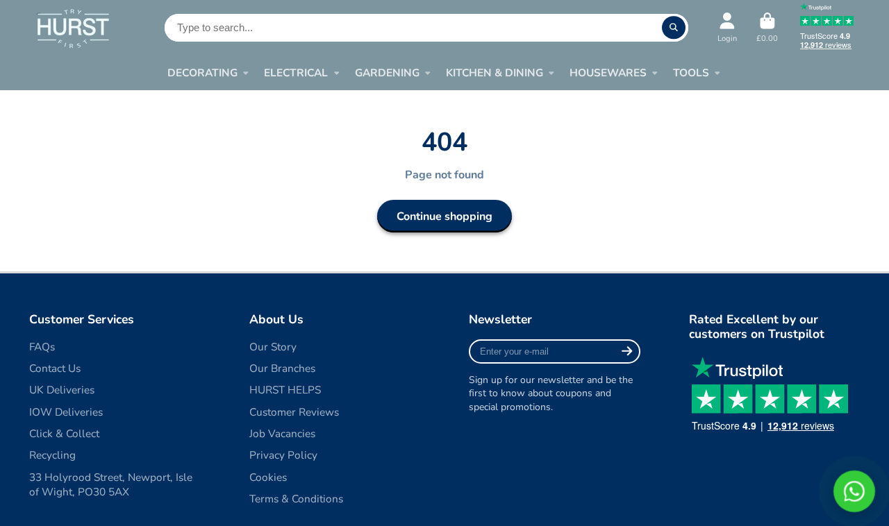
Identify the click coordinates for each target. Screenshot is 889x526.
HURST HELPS (285, 389)
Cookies (268, 477)
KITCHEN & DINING (494, 72)
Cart (767, 27)
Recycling (52, 455)
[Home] (72, 28)
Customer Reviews (294, 412)
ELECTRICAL (296, 72)
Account (727, 27)
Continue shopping (444, 216)
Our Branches (282, 368)
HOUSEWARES (608, 72)
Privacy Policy (283, 455)
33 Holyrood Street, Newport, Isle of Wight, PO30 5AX (110, 485)
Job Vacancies (282, 433)
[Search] (674, 28)
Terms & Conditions (296, 498)
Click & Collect (64, 433)
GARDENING (387, 72)
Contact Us (55, 368)
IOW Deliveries (66, 412)
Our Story (273, 346)
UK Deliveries (61, 389)
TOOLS (691, 72)
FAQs (42, 346)
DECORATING (202, 72)
